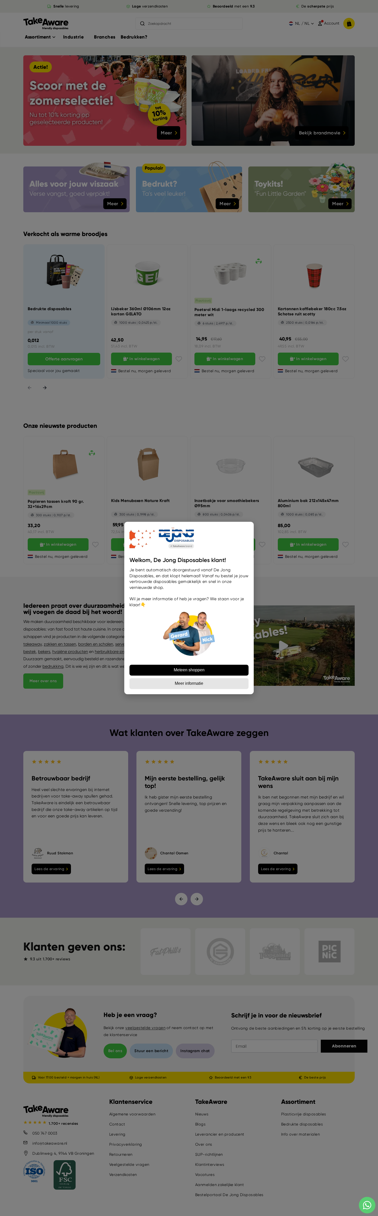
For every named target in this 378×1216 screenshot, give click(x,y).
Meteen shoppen (189, 670)
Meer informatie (189, 683)
